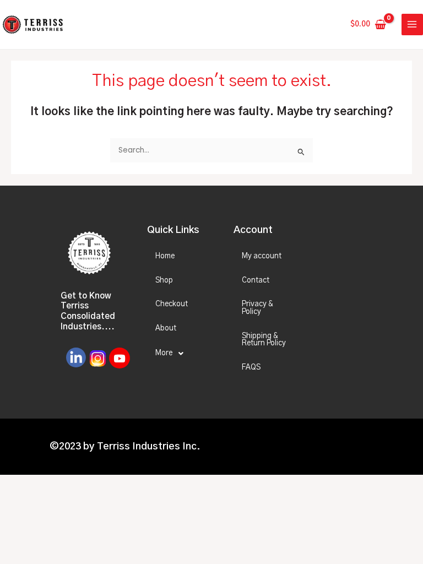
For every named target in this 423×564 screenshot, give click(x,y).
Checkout (171, 304)
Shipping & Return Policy (264, 340)
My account (261, 256)
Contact (255, 280)
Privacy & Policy (257, 308)
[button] (180, 353)
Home (165, 256)
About (165, 328)
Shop (164, 280)
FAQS (251, 367)
